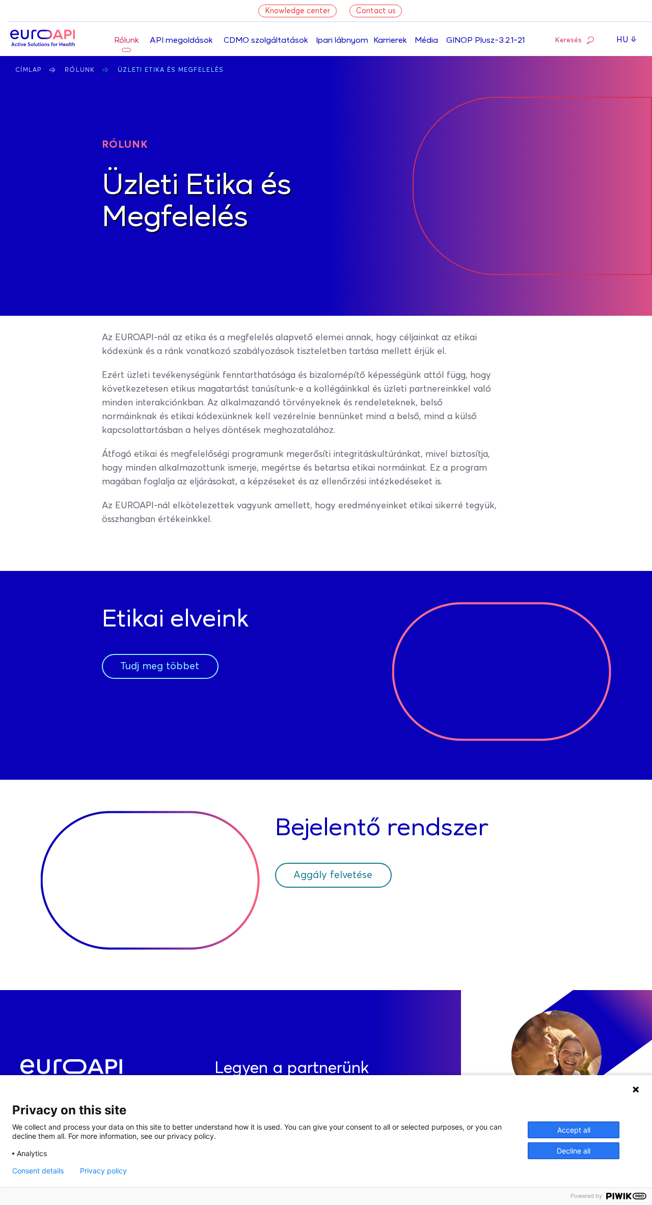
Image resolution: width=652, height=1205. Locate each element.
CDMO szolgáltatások (266, 41)
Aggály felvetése (332, 875)
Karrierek (389, 41)
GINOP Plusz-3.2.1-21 (485, 41)
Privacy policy (103, 1171)
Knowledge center (297, 11)
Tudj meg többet (159, 666)
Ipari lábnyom (342, 41)
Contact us (375, 11)
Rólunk (126, 41)
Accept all (573, 1130)
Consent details (38, 1171)
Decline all (573, 1150)
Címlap (28, 70)
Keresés (568, 40)
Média (426, 41)
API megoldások (181, 41)
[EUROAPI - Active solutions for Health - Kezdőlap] (42, 39)
